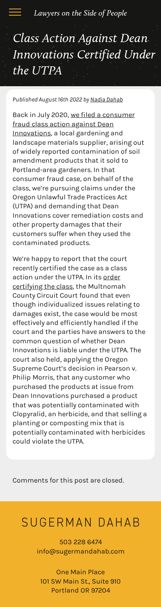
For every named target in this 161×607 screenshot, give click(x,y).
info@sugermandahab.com (81, 551)
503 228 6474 (80, 542)
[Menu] (15, 13)
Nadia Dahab (106, 99)
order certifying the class (66, 281)
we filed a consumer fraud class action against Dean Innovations (74, 123)
